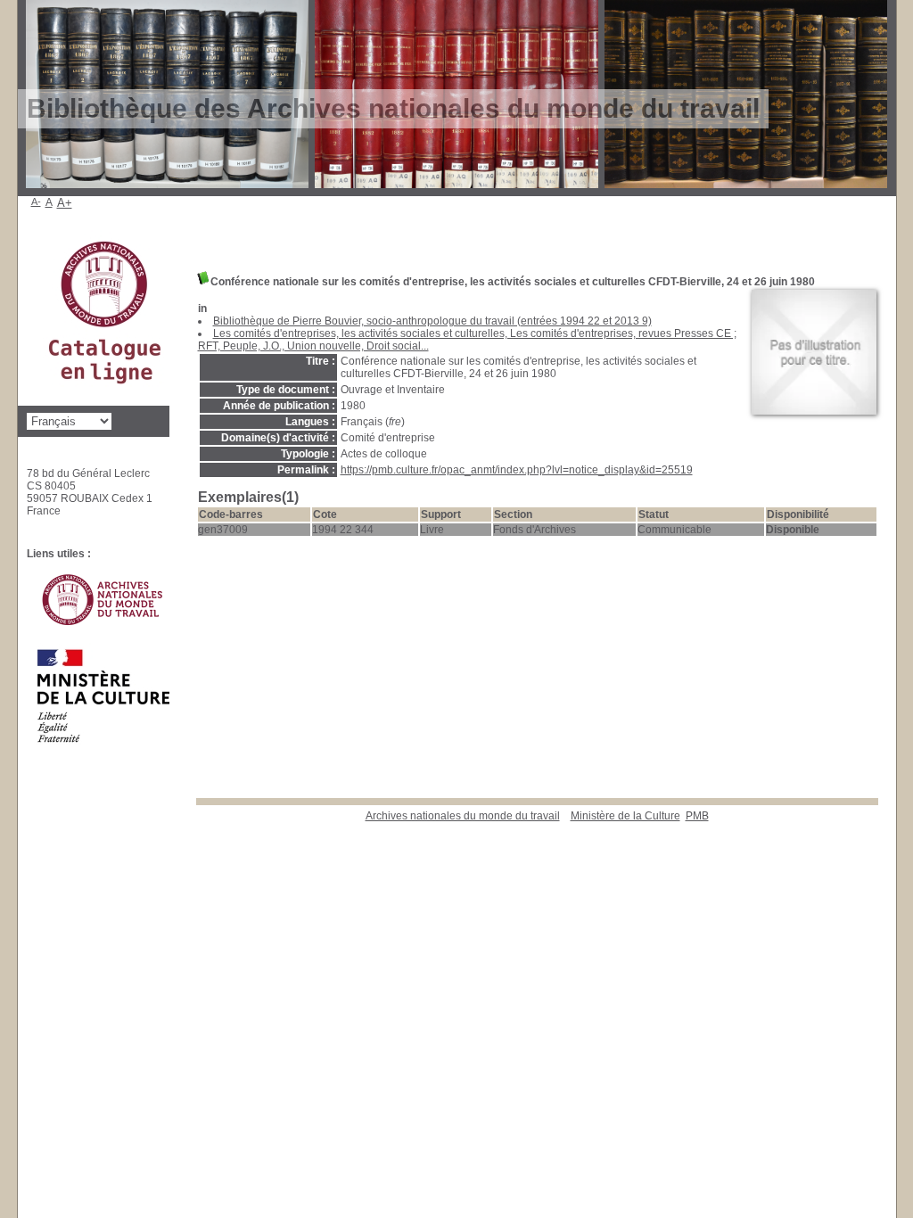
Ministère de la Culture (625, 816)
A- (36, 201)
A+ (64, 203)
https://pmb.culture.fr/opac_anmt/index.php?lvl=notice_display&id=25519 (517, 470)
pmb (697, 816)
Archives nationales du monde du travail (463, 816)
